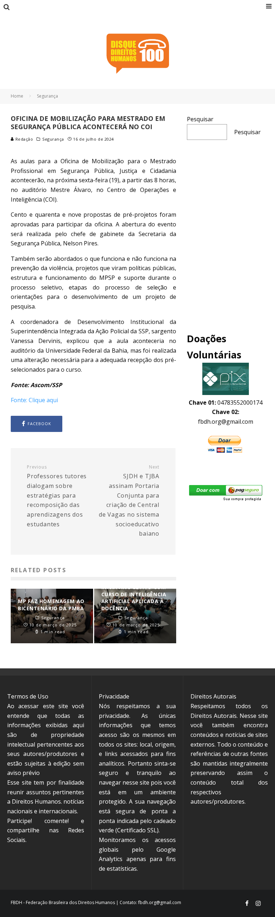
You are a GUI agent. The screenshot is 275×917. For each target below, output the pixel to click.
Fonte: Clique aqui (34, 400)
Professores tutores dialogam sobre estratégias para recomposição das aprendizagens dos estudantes (57, 496)
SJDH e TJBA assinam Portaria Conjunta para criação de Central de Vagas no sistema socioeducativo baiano (129, 500)
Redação (23, 139)
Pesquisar (200, 119)
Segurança (53, 139)
